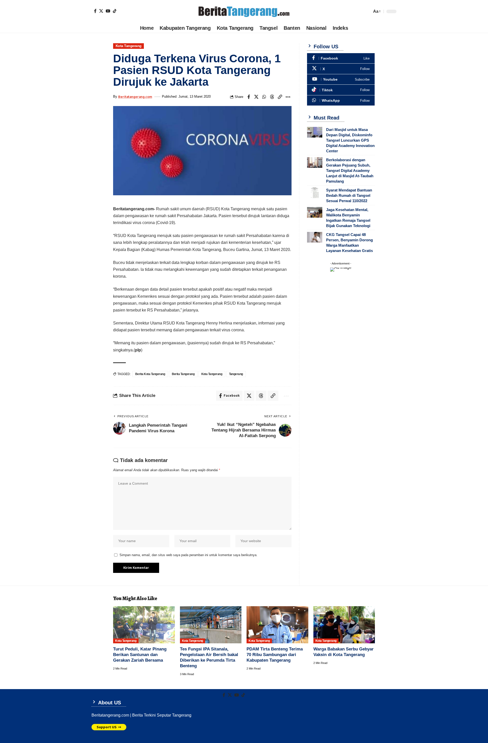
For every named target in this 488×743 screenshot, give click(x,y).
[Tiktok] (115, 11)
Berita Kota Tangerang (150, 374)
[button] (376, 11)
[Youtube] (341, 79)
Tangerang (236, 374)
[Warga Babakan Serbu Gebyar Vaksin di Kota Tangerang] (344, 624)
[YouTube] (108, 11)
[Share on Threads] (272, 97)
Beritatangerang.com (135, 97)
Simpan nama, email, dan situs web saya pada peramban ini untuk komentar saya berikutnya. (188, 555)
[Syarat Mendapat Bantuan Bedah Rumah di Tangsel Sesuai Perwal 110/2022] (314, 192)
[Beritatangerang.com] (244, 11)
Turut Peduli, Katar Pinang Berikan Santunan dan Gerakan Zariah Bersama (139, 655)
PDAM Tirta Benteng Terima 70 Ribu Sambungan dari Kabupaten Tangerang (275, 655)
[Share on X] (256, 97)
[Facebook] (95, 11)
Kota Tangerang (129, 46)
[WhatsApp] (341, 100)
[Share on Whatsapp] (264, 97)
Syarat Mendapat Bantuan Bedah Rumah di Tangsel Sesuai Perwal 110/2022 (349, 195)
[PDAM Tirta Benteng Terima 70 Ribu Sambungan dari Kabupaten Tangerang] (277, 624)
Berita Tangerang (183, 374)
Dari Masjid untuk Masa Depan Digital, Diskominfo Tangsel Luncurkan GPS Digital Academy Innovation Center (350, 140)
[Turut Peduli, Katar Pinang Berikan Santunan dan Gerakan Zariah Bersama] (144, 624)
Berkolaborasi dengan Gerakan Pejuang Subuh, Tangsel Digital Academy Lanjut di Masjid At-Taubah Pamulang (349, 170)
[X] (101, 11)
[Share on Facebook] (248, 97)
